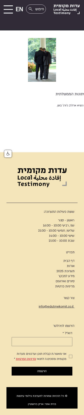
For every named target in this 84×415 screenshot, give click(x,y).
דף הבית (69, 261)
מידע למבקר (66, 276)
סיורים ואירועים (65, 281)
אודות (71, 266)
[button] (8, 153)
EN (19, 9)
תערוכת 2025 (65, 271)
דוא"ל (67, 333)
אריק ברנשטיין (36, 404)
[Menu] (8, 9)
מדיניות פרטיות (65, 286)
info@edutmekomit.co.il (57, 306)
